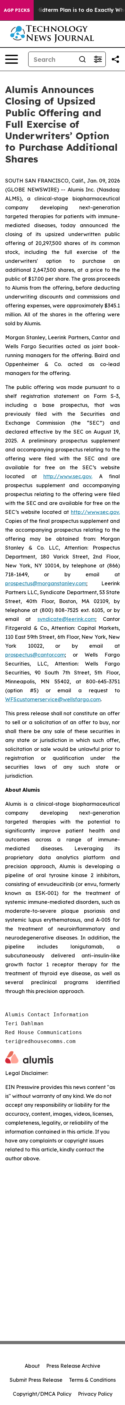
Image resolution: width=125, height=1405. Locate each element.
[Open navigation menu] (11, 59)
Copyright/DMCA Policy (42, 1394)
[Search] (82, 59)
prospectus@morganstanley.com (45, 583)
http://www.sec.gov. (67, 476)
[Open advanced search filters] (97, 59)
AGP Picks (17, 10)
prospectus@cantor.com (35, 655)
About (32, 1366)
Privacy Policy (95, 1394)
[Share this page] (115, 59)
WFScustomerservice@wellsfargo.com (53, 699)
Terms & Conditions (92, 1380)
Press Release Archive (73, 1366)
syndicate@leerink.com (66, 619)
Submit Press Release (36, 1380)
